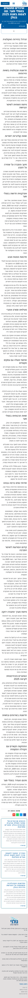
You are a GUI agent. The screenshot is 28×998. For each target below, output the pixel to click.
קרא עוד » (22, 845)
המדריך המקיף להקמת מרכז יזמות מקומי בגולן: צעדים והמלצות (14, 855)
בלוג (20, 21)
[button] (14, 3)
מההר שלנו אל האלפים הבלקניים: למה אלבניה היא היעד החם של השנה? (14, 972)
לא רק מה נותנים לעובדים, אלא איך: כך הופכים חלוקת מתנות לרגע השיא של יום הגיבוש (14, 953)
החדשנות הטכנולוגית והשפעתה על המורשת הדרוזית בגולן (16, 885)
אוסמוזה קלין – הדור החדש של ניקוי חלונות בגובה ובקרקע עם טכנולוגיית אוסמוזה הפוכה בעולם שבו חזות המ (15, 978)
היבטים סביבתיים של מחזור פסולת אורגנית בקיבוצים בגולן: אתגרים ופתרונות (15, 824)
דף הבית (24, 21)
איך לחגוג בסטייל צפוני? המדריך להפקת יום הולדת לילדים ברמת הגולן (15, 947)
